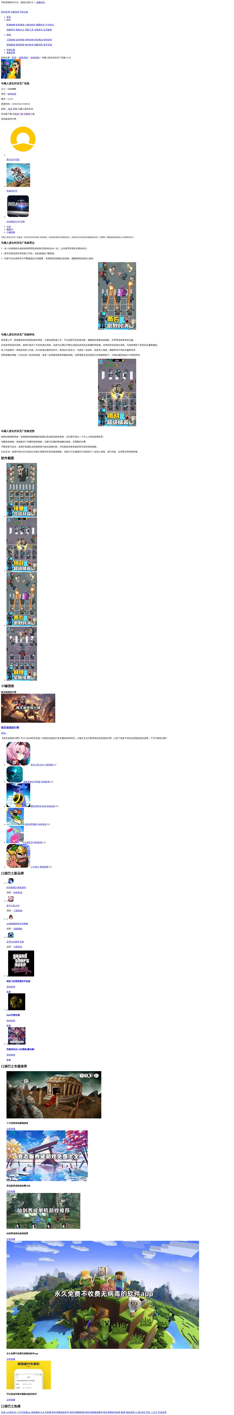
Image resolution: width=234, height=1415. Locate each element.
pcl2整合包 (11, 1412)
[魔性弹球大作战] (18, 806)
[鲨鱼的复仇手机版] (14, 782)
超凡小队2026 (37, 765)
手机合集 (24, 12)
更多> (4, 733)
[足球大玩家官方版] (11, 937)
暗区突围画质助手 (60, 1412)
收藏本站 (40, 2)
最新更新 (10, 52)
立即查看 (10, 1129)
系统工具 (29, 30)
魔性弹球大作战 (38, 806)
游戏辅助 (18, 929)
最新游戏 (23, 57)
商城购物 (10, 25)
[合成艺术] (15, 842)
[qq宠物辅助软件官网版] (11, 919)
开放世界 (162, 1412)
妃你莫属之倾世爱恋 (16, 887)
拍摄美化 (10, 30)
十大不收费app (24, 1412)
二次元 (154, 1412)
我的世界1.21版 (133, 1412)
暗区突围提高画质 (112, 1412)
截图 (8, 229)
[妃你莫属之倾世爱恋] (11, 883)
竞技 (148, 1412)
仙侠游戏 (20, 40)
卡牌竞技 (18, 947)
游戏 (8, 35)
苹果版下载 (17, 114)
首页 (8, 17)
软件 (8, 20)
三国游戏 (10, 40)
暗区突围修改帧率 (94, 1412)
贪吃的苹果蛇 (30, 824)
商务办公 (20, 30)
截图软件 (40, 25)
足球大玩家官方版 (15, 942)
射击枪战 (38, 40)
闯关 (10, 109)
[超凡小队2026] (18, 765)
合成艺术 (28, 842)
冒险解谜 (10, 45)
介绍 (8, 226)
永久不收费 (45, 1412)
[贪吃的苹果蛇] (15, 824)
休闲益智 (47, 40)
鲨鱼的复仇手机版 (32, 782)
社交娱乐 (49, 25)
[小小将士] (18, 867)
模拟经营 (20, 45)
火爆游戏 (14, 12)
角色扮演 (29, 45)
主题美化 (38, 30)
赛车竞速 (47, 45)
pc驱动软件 (30, 25)
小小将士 (35, 867)
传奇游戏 (29, 40)
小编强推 (10, 232)
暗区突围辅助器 (77, 1412)
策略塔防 (38, 45)
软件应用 (5, 12)
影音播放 (20, 25)
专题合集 (10, 50)
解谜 (123, 1412)
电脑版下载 (29, 114)
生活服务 (47, 30)
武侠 (3, 1412)
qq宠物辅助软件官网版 (17, 924)
